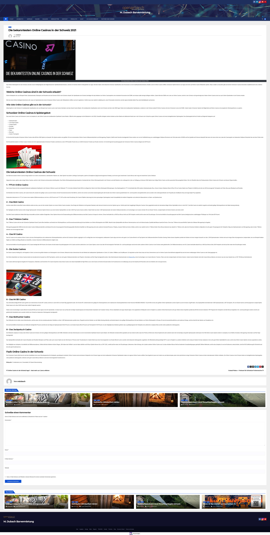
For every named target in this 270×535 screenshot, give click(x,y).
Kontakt (65, 19)
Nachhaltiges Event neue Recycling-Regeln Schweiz (202, 402)
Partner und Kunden (107, 19)
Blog (7, 400)
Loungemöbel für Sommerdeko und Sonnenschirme (28, 402)
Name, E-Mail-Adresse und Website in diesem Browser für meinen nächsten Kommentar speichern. (31, 477)
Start (12, 19)
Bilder (37, 19)
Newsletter (55, 19)
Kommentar (8, 420)
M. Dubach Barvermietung (135, 12)
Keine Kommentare (20, 506)
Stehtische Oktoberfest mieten (106, 402)
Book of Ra (132, 257)
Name (7, 450)
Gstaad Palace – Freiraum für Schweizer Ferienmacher (245, 370)
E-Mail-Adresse (9, 459)
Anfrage (29, 19)
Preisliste (74, 19)
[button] (262, 19)
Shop (81, 19)
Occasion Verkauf (92, 19)
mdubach (18, 34)
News (11, 400)
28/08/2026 (10, 506)
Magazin (45, 19)
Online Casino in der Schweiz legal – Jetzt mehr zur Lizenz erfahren (29, 370)
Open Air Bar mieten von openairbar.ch (219, 504)
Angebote (20, 19)
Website (7, 468)
